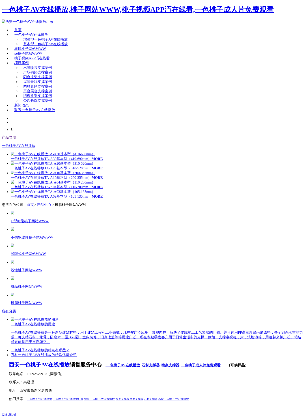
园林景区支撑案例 (37, 86)
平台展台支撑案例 (37, 91)
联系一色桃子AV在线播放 (34, 110)
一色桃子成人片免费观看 (201, 365)
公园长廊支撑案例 (37, 100)
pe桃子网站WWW (28, 53)
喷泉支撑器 (170, 365)
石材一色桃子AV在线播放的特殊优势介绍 (44, 355)
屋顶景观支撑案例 (37, 82)
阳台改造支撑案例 (37, 77)
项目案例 (21, 63)
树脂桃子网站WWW (30, 49)
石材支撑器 (151, 365)
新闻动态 (21, 105)
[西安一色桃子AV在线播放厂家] (27, 22)
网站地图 (9, 415)
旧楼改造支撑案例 (37, 96)
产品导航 (9, 137)
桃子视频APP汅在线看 (32, 58)
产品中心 (44, 205)
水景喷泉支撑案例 (37, 67)
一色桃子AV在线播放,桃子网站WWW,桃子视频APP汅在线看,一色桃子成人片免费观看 (138, 9)
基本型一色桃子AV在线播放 (45, 44)
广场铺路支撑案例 (37, 72)
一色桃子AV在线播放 (31, 35)
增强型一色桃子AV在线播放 (45, 39)
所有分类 (9, 311)
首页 (18, 30)
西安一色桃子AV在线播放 (39, 364)
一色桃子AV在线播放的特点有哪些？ (40, 350)
